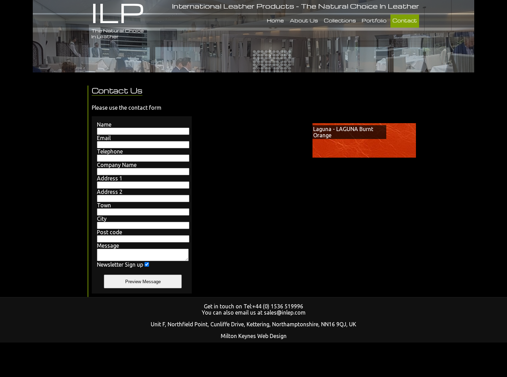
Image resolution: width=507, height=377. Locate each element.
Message (108, 245)
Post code (109, 232)
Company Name (117, 165)
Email (104, 138)
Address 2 (109, 192)
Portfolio (374, 20)
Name (104, 124)
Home (275, 20)
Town (104, 205)
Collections (340, 20)
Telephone (110, 151)
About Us (304, 20)
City (102, 219)
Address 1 (109, 178)
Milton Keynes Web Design (254, 336)
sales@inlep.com (285, 312)
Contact (404, 20)
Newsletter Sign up (120, 264)
